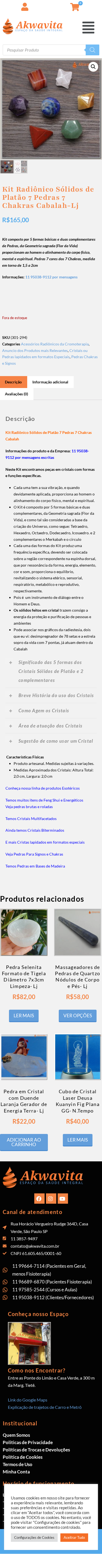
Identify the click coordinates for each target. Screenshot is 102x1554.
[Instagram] (51, 1198)
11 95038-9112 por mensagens (51, 277)
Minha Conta (16, 1471)
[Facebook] (39, 1198)
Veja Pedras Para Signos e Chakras (34, 854)
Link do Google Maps (27, 1399)
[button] (89, 27)
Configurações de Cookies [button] (34, 1537)
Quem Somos (16, 1435)
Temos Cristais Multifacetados (31, 818)
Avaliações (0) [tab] (16, 394)
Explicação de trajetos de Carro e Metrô (45, 1407)
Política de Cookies (22, 1457)
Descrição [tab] (13, 382)
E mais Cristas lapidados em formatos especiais (45, 842)
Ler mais (24, 1015)
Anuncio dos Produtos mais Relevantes (35, 350)
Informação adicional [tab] (50, 382)
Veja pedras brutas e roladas (29, 806)
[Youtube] (63, 1198)
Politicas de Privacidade (28, 1442)
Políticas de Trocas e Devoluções (36, 1450)
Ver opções (77, 1015)
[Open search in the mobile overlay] (51, 50)
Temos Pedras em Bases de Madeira (35, 866)
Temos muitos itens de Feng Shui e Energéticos (44, 800)
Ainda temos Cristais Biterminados (34, 830)
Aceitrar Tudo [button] (74, 1537)
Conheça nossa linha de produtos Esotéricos (42, 788)
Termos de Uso (17, 1464)
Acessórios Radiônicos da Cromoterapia (55, 344)
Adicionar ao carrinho (24, 1142)
